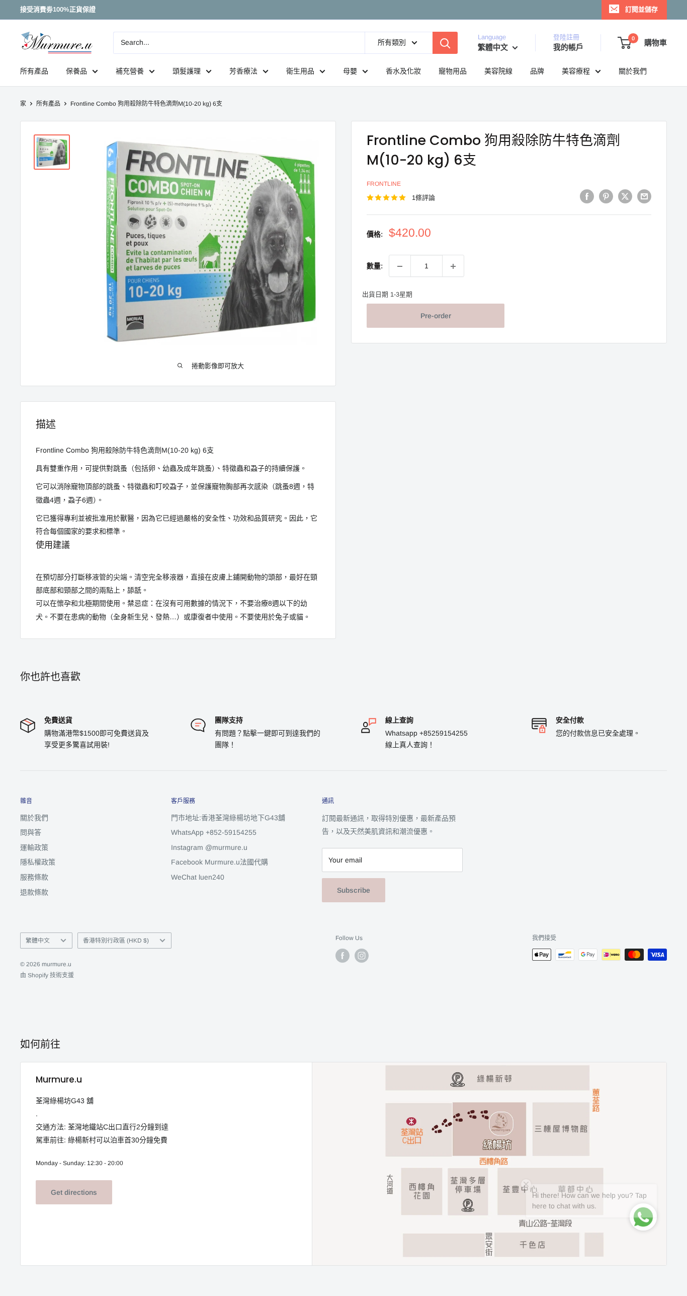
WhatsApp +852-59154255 (213, 832)
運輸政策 (34, 847)
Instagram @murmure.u (209, 847)
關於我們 (633, 71)
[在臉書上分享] (587, 196)
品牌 (537, 71)
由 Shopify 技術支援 (47, 975)
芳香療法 (243, 71)
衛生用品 (300, 71)
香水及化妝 (403, 71)
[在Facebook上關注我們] (342, 956)
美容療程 (576, 71)
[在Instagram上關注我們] (362, 956)
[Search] (445, 43)
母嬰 (350, 71)
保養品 (76, 71)
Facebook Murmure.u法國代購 (219, 862)
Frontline (384, 184)
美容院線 (498, 71)
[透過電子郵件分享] (644, 196)
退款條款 (34, 892)
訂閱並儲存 (641, 9)
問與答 (30, 832)
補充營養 (130, 71)
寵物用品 (453, 71)
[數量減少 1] (399, 266)
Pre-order (435, 316)
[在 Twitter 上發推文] (625, 196)
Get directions (74, 1192)
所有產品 (34, 71)
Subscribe (353, 890)
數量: (375, 266)
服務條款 (34, 877)
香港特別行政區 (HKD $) (116, 940)
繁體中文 (38, 940)
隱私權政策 (37, 862)
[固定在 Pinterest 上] (606, 196)
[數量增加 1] (453, 266)
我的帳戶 (568, 47)
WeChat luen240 (197, 877)
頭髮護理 (187, 71)
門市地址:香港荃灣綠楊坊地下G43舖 (228, 818)
